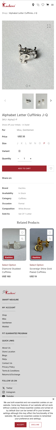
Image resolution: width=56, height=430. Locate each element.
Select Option (9, 265)
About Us (6, 348)
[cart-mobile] (47, 4)
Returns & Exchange (11, 374)
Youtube (10, 396)
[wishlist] (51, 168)
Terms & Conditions (10, 370)
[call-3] (38, 4)
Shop (4, 13)
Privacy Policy (8, 367)
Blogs (4, 355)
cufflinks (22, 198)
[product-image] (14, 244)
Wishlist (5, 326)
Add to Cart (24, 168)
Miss (4, 319)
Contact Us (7, 363)
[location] (33, 4)
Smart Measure (10, 299)
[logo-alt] (9, 4)
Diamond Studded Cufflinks (11, 270)
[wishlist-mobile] (42, 4)
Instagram (10, 392)
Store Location (8, 351)
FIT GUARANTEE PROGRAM (14, 333)
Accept (20, 425)
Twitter (9, 388)
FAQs (4, 359)
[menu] (52, 4)
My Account (8, 307)
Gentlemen (7, 322)
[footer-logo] (9, 292)
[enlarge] (49, 26)
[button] (27, 86)
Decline (35, 425)
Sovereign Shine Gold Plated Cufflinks (41, 270)
